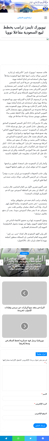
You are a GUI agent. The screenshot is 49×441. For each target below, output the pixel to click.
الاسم (44, 394)
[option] (24, 262)
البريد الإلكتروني (40, 404)
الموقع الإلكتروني (41, 413)
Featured (24, 253)
